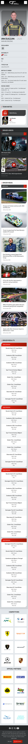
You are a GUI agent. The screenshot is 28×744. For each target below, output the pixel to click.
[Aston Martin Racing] (7, 620)
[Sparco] (21, 677)
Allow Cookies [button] (17, 741)
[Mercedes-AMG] (7, 660)
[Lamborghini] (7, 647)
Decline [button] (10, 741)
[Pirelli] (7, 677)
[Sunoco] (21, 690)
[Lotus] (7, 690)
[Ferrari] (7, 634)
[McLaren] (21, 647)
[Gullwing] (7, 717)
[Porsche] (21, 660)
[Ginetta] (21, 634)
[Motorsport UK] (7, 704)
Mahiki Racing (7, 41)
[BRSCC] (21, 704)
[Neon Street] (21, 717)
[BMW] (21, 620)
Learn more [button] (14, 738)
